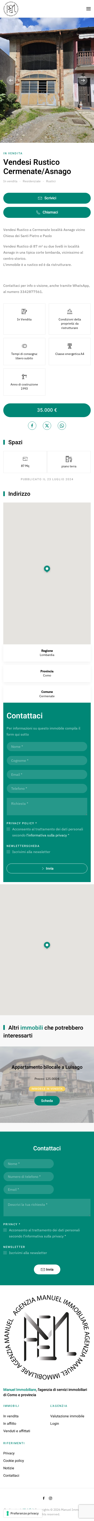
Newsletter (14, 1247)
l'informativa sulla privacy (46, 835)
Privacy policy (22, 823)
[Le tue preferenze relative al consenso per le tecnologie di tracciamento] (22, 1513)
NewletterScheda (23, 846)
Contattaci (11, 1475)
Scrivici (50, 198)
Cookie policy (13, 1460)
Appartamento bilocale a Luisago (47, 1066)
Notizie (8, 1468)
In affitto (9, 1423)
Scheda (47, 1100)
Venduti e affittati (16, 1431)
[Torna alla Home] (11, 8)
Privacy (12, 1224)
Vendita (15, 153)
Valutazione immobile (67, 1416)
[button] (88, 8)
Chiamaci (50, 212)
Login (54, 1423)
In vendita (11, 1416)
